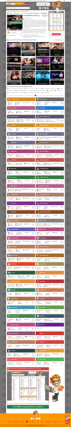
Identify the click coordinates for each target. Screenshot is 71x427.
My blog (45, 8)
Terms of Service (56, 421)
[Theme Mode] (39, 419)
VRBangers (13, 54)
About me (10, 421)
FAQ (62, 421)
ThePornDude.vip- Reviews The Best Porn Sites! (37, 425)
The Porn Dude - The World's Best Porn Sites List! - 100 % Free (25, 368)
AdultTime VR (27, 83)
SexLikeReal (42, 54)
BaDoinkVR (13, 83)
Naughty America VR (28, 54)
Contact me (16, 421)
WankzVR (56, 54)
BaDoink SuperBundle (42, 83)
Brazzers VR (56, 83)
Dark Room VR (56, 69)
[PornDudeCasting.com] (43, 8)
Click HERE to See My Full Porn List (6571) (28, 407)
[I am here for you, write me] (40, 8)
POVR (13, 69)
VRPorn (42, 69)
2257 (38, 421)
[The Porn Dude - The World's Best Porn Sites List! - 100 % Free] (28, 387)
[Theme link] (50, 8)
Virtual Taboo (27, 69)
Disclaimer (21, 35)
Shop (48, 8)
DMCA (42, 421)
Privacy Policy (48, 421)
